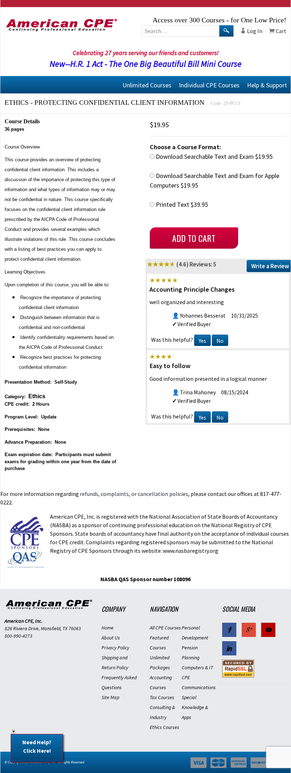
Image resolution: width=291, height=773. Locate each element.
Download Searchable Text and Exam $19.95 (213, 156)
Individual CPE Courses (209, 85)
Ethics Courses (164, 727)
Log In (254, 30)
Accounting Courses (161, 682)
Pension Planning (190, 652)
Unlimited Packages (160, 662)
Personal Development (195, 633)
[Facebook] (229, 630)
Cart (280, 30)
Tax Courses (162, 697)
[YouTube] (268, 630)
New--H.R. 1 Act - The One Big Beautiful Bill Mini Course (146, 63)
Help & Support (267, 85)
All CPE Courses (165, 628)
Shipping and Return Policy (114, 662)
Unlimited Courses (146, 85)
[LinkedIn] (229, 648)
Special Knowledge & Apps (195, 707)
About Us (110, 637)
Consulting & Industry (162, 712)
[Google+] (249, 630)
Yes (202, 340)
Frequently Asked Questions (119, 682)
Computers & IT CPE (197, 672)
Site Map (110, 697)
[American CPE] (48, 25)
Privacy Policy (115, 647)
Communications (198, 687)
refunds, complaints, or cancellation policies (134, 493)
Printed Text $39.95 (181, 204)
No (220, 340)
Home (107, 628)
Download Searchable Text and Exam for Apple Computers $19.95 (214, 180)
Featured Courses (159, 642)
